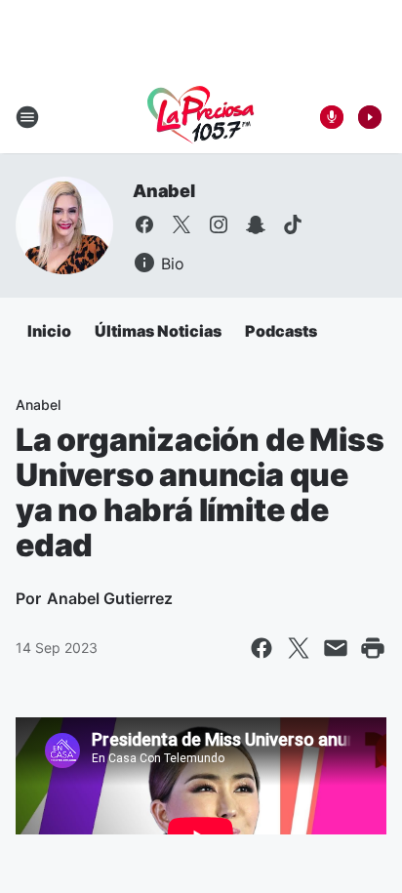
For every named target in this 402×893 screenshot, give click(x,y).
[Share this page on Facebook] (261, 648)
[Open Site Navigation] (27, 117)
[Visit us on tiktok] (292, 224)
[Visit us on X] (181, 224)
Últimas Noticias (158, 331)
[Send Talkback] (331, 117)
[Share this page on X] (298, 648)
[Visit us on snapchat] (255, 224)
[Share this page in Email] (335, 648)
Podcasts (281, 331)
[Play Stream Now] (370, 117)
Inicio (49, 331)
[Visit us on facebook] (144, 224)
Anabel (164, 191)
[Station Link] (201, 117)
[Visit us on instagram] (218, 224)
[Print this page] (372, 648)
